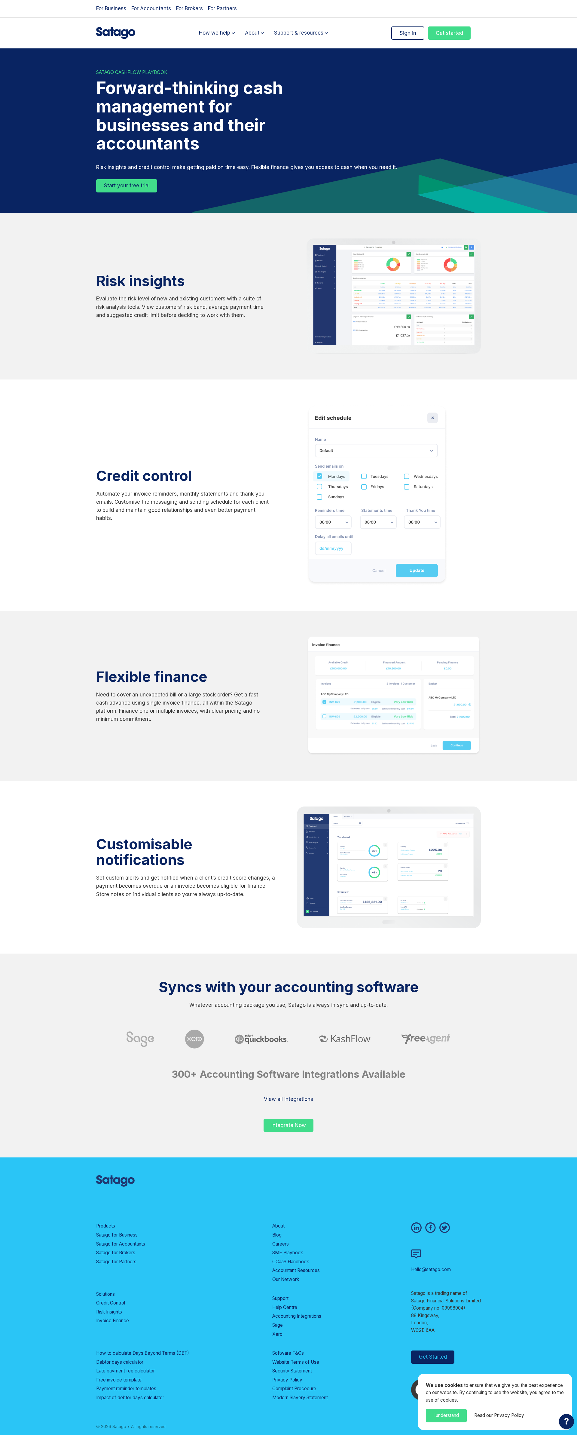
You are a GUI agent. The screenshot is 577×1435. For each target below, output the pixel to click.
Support (280, 1298)
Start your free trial (127, 186)
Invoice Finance (112, 1320)
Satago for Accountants (120, 1244)
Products (105, 1226)
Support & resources (298, 33)
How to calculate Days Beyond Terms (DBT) (142, 1353)
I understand (446, 1415)
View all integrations (288, 1099)
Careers (280, 1244)
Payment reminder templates (126, 1388)
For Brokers (189, 8)
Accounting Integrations (296, 1316)
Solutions (105, 1294)
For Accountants (151, 8)
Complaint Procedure (294, 1388)
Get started (449, 33)
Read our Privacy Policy (499, 1415)
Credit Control (110, 1303)
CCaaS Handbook (290, 1261)
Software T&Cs (288, 1353)
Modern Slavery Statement (300, 1397)
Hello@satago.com (431, 1269)
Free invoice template (119, 1380)
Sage (277, 1325)
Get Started (433, 1357)
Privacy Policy (287, 1380)
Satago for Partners (116, 1261)
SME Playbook (287, 1252)
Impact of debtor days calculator (130, 1397)
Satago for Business (117, 1235)
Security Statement (292, 1371)
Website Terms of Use (295, 1362)
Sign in (408, 33)
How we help (214, 33)
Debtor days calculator (119, 1362)
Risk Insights (109, 1312)
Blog (277, 1235)
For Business (111, 8)
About (252, 33)
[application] (566, 1423)
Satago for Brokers (115, 1252)
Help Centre (284, 1307)
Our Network (285, 1279)
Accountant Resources (296, 1270)
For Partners (222, 8)
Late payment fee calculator (125, 1371)
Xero (277, 1334)
